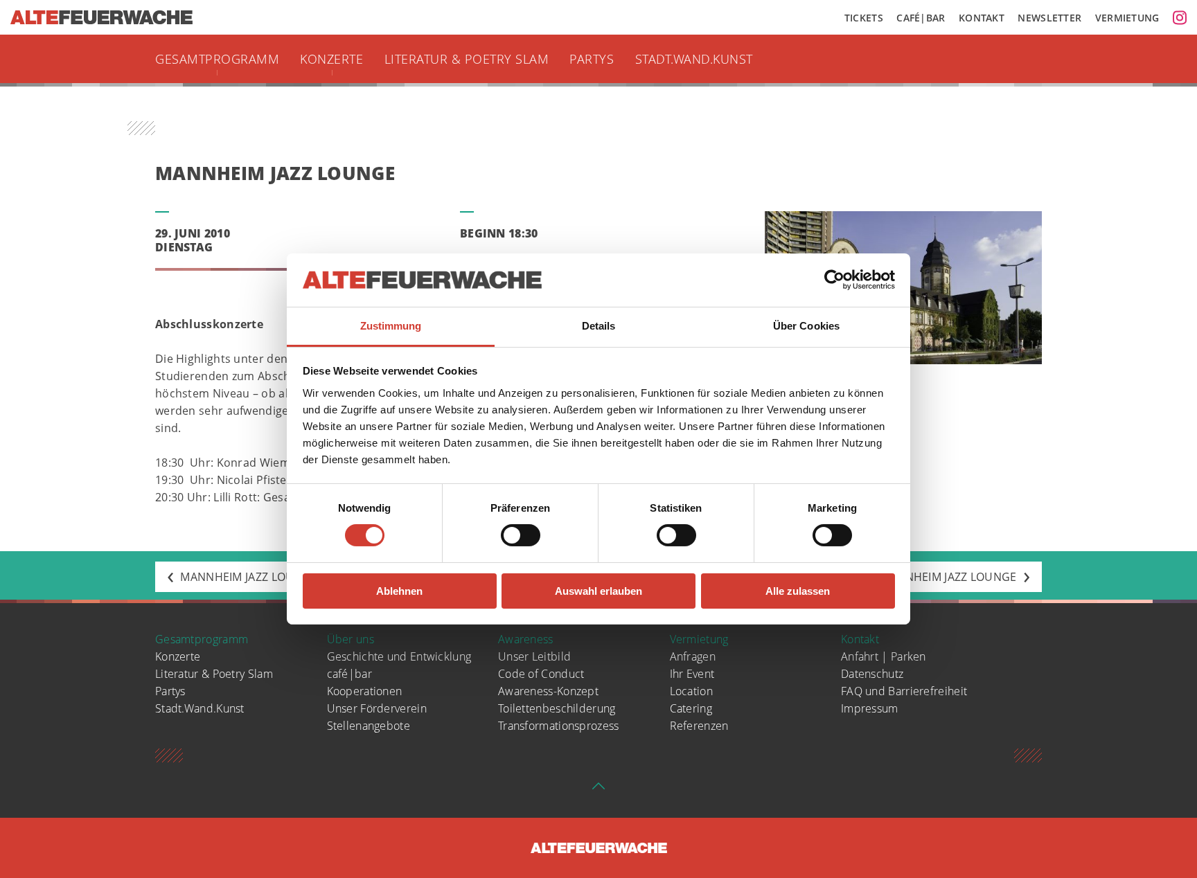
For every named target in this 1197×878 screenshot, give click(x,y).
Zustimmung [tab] (391, 326)
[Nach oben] (598, 790)
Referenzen (699, 725)
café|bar (349, 673)
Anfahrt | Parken (883, 656)
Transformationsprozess (558, 725)
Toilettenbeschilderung (557, 708)
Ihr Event (692, 673)
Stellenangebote (369, 725)
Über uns (350, 639)
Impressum (869, 708)
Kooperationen (364, 691)
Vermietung (1127, 17)
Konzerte (331, 59)
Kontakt (981, 17)
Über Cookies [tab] (806, 326)
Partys (591, 59)
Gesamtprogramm (217, 59)
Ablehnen (399, 591)
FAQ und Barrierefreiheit (904, 691)
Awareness (525, 639)
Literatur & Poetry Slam (466, 59)
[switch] (520, 535)
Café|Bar (920, 17)
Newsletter (1049, 17)
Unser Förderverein (377, 708)
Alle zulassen (797, 591)
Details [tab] (599, 326)
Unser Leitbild (534, 656)
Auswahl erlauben (598, 591)
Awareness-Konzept (548, 691)
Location (691, 691)
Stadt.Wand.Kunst (694, 59)
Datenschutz (872, 673)
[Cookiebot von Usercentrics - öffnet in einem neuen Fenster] (834, 279)
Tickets (863, 17)
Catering (691, 708)
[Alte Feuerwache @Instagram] (1180, 17)
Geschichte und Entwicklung (399, 656)
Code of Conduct (541, 673)
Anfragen (693, 656)
